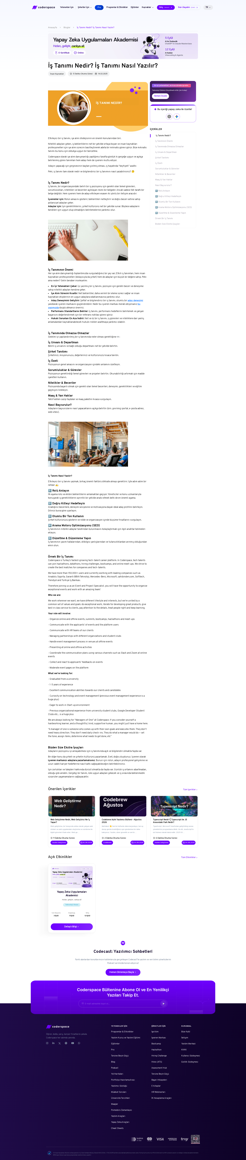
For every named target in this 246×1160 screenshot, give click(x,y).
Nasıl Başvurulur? (163, 185)
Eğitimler (115, 1044)
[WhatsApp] (79, 1043)
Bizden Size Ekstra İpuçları (167, 224)
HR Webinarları (158, 1092)
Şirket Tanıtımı (162, 158)
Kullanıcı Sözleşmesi (190, 1056)
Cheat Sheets (117, 1128)
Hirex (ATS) (156, 1062)
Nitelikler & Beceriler (165, 174)
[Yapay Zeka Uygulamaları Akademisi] (123, 46)
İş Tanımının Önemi (164, 141)
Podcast (114, 1068)
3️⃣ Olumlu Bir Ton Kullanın (167, 202)
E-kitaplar (156, 1086)
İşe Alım (155, 1032)
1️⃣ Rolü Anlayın (162, 191)
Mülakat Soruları (118, 1092)
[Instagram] (48, 1043)
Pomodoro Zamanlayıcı (121, 1110)
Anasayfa (52, 27)
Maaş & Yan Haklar (163, 180)
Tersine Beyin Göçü (120, 1056)
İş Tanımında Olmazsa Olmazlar (169, 146)
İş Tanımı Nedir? (163, 135)
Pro (112, 1050)
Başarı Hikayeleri (159, 1080)
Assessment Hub (159, 1068)
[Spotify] (66, 1043)
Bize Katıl (185, 1032)
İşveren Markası (158, 1038)
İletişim (184, 1038)
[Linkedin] (53, 1043)
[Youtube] (72, 1043)
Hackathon (156, 1050)
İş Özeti (158, 163)
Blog (113, 1062)
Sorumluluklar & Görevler (167, 169)
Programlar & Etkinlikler (122, 1032)
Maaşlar (114, 1104)
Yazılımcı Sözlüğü (119, 1086)
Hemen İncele (160, 96)
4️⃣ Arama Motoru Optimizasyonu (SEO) (173, 207)
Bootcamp (156, 1044)
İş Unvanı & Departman (166, 152)
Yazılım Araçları (118, 1116)
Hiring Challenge (159, 1056)
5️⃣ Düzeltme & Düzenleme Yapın (170, 213)
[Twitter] (59, 1043)
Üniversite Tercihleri (120, 1098)
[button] (163, 1003)
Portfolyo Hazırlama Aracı (123, 1080)
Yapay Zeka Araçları (120, 1122)
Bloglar (67, 27)
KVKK (184, 1050)
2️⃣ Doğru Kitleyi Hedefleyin (168, 196)
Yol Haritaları (117, 1074)
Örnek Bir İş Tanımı (164, 218)
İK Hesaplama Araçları (161, 1098)
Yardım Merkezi (188, 1044)
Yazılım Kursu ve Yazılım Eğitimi (125, 1038)
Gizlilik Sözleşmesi (189, 1062)
